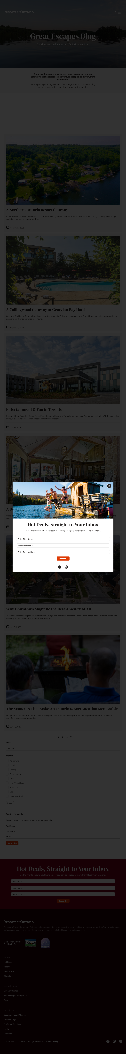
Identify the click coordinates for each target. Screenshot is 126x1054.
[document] (63, 527)
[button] (109, 486)
